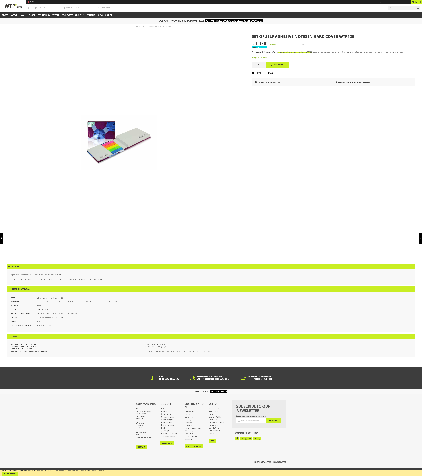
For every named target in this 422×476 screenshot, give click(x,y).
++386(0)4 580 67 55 (38, 8)
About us (212, 433)
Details (15, 266)
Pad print (187, 414)
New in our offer (167, 409)
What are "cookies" (214, 431)
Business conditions (215, 409)
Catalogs (165, 431)
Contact (141, 447)
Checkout (389, 2)
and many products (168, 436)
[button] (31, 2)
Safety (211, 414)
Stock (15, 336)
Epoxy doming (189, 433)
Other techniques (193, 446)
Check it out (167, 443)
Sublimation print (190, 431)
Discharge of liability (215, 417)
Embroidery (188, 422)
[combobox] (404, 8)
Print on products (168, 425)
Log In (395, 2)
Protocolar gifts (167, 420)
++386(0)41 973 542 (73, 8)
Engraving (188, 420)
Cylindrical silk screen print (193, 428)
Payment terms (213, 411)
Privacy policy (213, 420)
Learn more (101, 471)
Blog (164, 428)
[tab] (211, 266)
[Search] (418, 8)
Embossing (188, 425)
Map (212, 441)
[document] (211, 473)
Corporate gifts (167, 414)
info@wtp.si (107, 8)
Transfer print (189, 417)
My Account (382, 2)
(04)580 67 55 (141, 425)
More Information (21, 289)
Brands (165, 411)
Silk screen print (189, 411)
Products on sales (214, 425)
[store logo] (13, 6)
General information (215, 428)
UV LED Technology (191, 436)
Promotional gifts (168, 417)
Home (138, 26)
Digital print (188, 439)
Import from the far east (170, 433)
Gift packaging (167, 422)
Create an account (404, 2)
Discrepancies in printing (216, 422)
